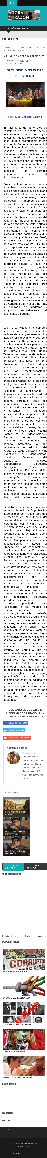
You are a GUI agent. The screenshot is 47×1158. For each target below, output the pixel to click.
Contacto (15, 1154)
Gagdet (7, 1120)
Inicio (12, 3)
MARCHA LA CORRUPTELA (15, 971)
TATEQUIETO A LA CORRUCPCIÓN (18, 1078)
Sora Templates (25, 1144)
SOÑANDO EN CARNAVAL (14, 1051)
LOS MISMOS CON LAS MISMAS (17, 1024)
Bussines (8, 1113)
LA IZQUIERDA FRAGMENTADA (16, 998)
